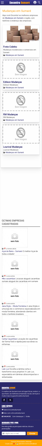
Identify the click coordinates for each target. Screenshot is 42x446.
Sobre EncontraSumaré (12, 410)
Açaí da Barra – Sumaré (12, 251)
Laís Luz (6, 369)
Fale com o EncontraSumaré (14, 413)
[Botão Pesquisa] (39, 2)
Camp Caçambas (10, 339)
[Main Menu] (2, 2)
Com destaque (17, 416)
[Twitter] (10, 400)
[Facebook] (4, 400)
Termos (13, 441)
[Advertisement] (21, 192)
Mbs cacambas (9, 279)
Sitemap (28, 441)
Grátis (28, 416)
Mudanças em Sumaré (14, 18)
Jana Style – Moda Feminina (14, 306)
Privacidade (21, 441)
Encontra (20, 2)
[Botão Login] (34, 2)
